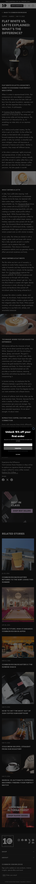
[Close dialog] (33, 429)
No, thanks (18, 454)
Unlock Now (18, 448)
